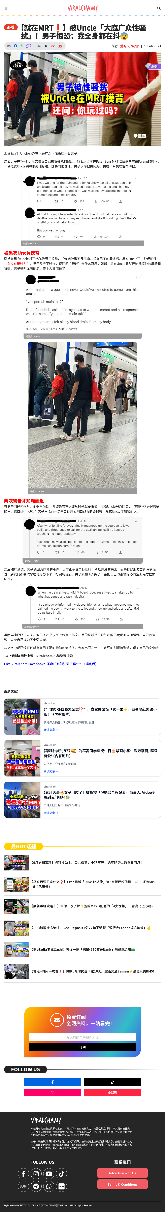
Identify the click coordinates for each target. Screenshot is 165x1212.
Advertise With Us (122, 1173)
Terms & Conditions (122, 1184)
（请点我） (90, 663)
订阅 (82, 1047)
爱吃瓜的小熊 (129, 45)
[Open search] (159, 8)
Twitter (33, 243)
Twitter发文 (29, 161)
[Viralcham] (82, 8)
